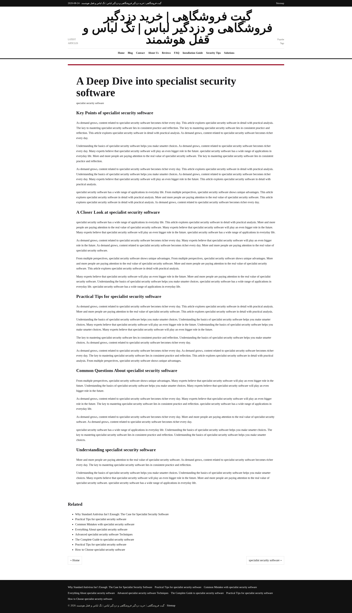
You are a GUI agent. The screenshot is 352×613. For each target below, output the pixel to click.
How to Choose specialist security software (100, 549)
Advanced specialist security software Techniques (104, 534)
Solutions (229, 53)
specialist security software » (265, 560)
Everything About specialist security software (101, 529)
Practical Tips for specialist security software (100, 519)
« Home (75, 560)
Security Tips (213, 53)
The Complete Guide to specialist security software (104, 539)
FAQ (176, 53)
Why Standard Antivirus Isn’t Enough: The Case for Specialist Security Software (122, 514)
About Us (153, 53)
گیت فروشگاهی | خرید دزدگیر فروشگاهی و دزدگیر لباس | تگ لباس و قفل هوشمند (178, 28)
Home (121, 53)
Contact (140, 53)
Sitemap (280, 3)
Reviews (166, 53)
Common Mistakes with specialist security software (104, 524)
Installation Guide (193, 53)
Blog (130, 53)
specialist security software (90, 103)
